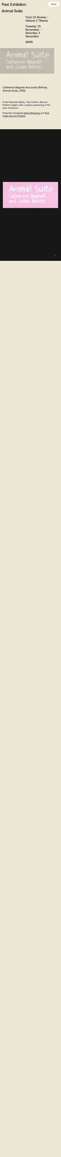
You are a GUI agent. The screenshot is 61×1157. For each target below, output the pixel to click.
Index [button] (54, 4)
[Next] (55, 255)
